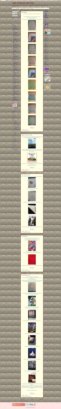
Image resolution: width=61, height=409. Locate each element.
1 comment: (26, 231)
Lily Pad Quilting (15, 99)
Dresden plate (24, 270)
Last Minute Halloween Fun (15, 79)
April (14, 138)
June (14, 136)
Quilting (32, 8)
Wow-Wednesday (15, 42)
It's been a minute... (15, 63)
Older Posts (41, 399)
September (15, 132)
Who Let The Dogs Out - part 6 (16, 60)
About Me (28, 8)
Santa (29, 232)
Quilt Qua (46, 57)
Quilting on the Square (46, 41)
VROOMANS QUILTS (16, 91)
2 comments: (26, 395)
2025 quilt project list (15, 89)
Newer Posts (22, 399)
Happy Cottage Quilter (16, 44)
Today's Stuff (14, 73)
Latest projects (14, 86)
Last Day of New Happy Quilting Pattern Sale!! (15, 48)
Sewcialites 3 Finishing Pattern (15, 30)
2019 (13, 112)
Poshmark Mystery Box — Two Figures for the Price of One (15, 36)
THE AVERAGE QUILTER (23, 3)
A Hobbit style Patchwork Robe (16, 76)
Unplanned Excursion (15, 26)
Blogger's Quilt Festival (32, 151)
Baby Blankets (24, 12)
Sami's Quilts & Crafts (16, 72)
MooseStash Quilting (15, 62)
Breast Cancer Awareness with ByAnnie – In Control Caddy (16, 83)
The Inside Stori (15, 39)
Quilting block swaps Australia (15, 97)
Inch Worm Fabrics (15, 69)
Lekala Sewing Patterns (46, 45)
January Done (14, 91)
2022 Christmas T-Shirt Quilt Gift (15, 95)
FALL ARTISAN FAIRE (16, 39)
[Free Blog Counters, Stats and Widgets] (12, 109)
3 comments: (26, 129)
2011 (13, 144)
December (15, 121)
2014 (13, 117)
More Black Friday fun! (15, 100)
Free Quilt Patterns (46, 66)
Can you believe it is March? (15, 70)
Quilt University (46, 51)
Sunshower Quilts (15, 93)
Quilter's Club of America (46, 61)
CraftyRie (14, 75)
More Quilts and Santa (25, 174)
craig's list (28, 130)
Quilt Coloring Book (46, 39)
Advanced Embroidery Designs (46, 50)
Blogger (34, 407)
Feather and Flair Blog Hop (15, 52)
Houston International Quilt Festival (27, 396)
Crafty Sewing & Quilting (15, 65)
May (14, 137)
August (15, 133)
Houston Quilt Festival (25, 232)
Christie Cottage (15, 32)
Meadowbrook (14, 54)
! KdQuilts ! (14, 78)
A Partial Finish (24, 236)
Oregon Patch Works (46, 54)
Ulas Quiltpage (46, 55)
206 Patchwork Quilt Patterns (46, 59)
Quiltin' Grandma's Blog (15, 42)
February (15, 141)
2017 (13, 113)
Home (14, 8)
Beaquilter (14, 88)
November (15, 122)
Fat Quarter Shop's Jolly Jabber (15, 29)
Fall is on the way (15, 45)
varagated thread (28, 270)
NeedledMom (14, 50)
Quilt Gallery (17, 8)
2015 (13, 116)
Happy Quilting (15, 47)
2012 (13, 120)
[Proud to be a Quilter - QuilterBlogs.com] (23, 405)
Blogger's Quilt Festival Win (26, 135)
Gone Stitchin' (14, 59)
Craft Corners (46, 56)
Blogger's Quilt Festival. (26, 170)
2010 (13, 145)
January (15, 142)
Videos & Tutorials (23, 8)
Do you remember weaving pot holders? (15, 67)
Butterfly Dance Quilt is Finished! (15, 57)
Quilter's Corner (46, 64)
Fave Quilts (46, 52)
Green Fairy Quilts (15, 56)
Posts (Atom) (25, 400)
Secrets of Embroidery (46, 47)
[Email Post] (28, 129)
